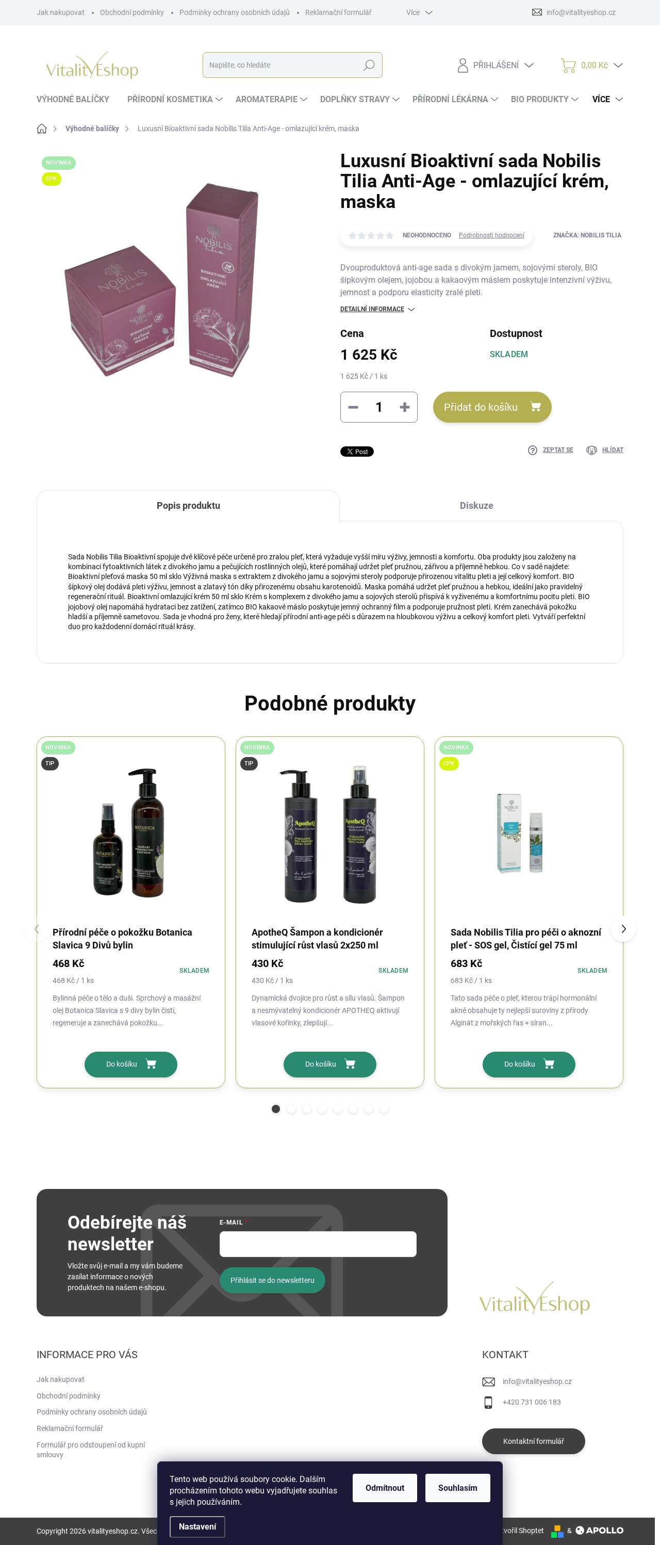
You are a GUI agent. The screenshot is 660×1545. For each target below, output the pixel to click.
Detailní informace (372, 309)
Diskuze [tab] (476, 505)
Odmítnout (385, 1488)
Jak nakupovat (61, 12)
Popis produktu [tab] (188, 505)
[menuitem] (77, 99)
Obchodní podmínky (132, 12)
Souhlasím (457, 1488)
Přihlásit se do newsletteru (272, 1280)
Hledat (369, 65)
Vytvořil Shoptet (518, 1530)
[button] (276, 1109)
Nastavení (197, 1527)
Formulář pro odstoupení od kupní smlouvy (91, 1450)
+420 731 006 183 (532, 1402)
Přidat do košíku (481, 407)
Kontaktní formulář (533, 1441)
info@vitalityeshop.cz (537, 1381)
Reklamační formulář (338, 12)
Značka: (587, 235)
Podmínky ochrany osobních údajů (234, 12)
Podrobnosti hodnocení (491, 235)
